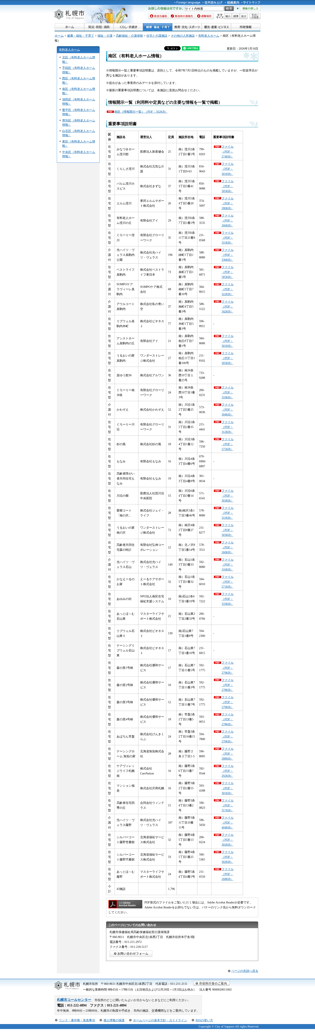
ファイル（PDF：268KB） (228, 874)
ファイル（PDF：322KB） (228, 289)
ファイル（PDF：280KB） (228, 203)
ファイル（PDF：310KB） (228, 392)
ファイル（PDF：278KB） (228, 685)
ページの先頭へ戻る (244, 971)
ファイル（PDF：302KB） (228, 839)
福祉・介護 (105, 35)
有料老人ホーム (208, 35)
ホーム (59, 35)
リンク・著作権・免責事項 (77, 1020)
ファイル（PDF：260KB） (228, 547)
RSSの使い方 (204, 1020)
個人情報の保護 (114, 1020)
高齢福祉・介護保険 (129, 35)
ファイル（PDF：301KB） (228, 168)
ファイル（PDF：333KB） (228, 599)
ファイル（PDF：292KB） (228, 770)
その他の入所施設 (183, 35)
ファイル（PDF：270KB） (228, 736)
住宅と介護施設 (156, 35)
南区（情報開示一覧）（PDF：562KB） (141, 111)
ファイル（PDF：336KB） (228, 254)
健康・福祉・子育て (80, 35)
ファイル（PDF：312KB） (228, 427)
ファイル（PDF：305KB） (228, 186)
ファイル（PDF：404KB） (228, 822)
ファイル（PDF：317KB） (228, 805)
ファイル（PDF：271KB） (228, 581)
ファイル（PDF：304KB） (228, 409)
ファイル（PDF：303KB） (228, 495)
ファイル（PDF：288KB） (228, 753)
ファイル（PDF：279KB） (228, 667)
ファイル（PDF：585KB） (228, 272)
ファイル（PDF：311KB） (228, 237)
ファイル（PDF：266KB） (228, 220)
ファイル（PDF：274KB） (228, 151)
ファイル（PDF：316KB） (228, 564)
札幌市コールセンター (74, 1000)
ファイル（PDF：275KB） (228, 444)
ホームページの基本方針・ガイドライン (160, 1020)
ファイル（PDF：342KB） (228, 306)
